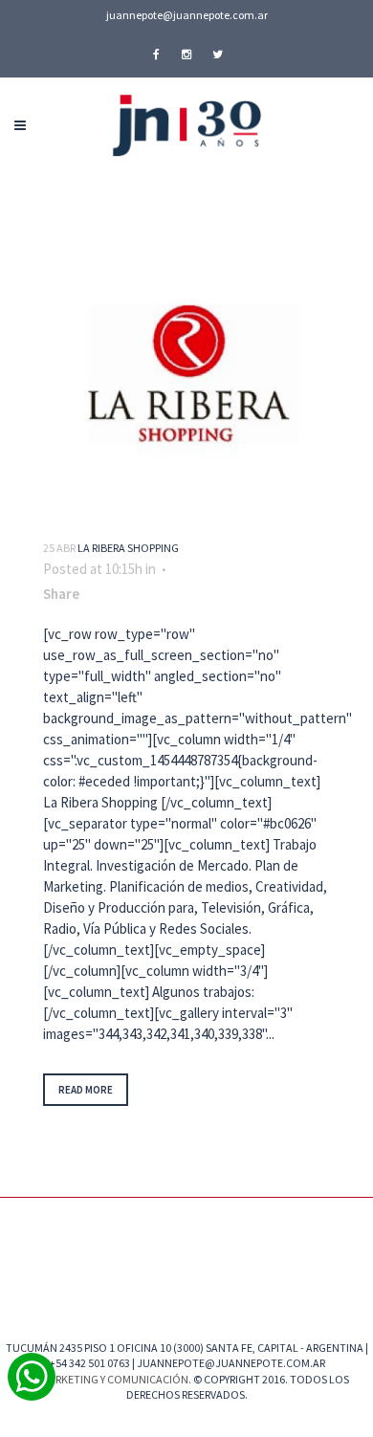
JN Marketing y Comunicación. (108, 1379)
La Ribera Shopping (128, 548)
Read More (85, 1089)
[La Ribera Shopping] (186, 375)
